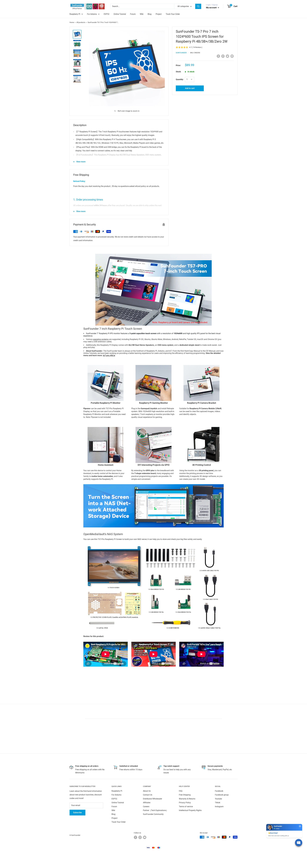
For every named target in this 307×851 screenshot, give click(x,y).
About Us (147, 791)
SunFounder (181, 53)
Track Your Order (173, 14)
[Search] (198, 6)
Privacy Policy (185, 802)
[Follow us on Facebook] (135, 837)
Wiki (141, 14)
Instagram (219, 806)
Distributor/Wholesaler (152, 799)
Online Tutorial (120, 14)
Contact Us (147, 795)
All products (80, 22)
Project (159, 14)
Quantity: (179, 79)
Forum (133, 14)
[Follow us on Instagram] (140, 837)
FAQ (180, 791)
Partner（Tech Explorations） (155, 810)
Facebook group (222, 795)
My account (211, 7)
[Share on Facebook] (218, 56)
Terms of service (186, 806)
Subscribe (77, 812)
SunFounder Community (153, 814)
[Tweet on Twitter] (227, 56)
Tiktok (217, 802)
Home (72, 22)
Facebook (219, 791)
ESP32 (106, 14)
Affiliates (146, 802)
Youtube (218, 799)
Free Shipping (185, 795)
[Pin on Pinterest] (223, 56)
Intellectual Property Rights (190, 810)
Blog (149, 14)
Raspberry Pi (75, 14)
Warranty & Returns (187, 799)
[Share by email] (232, 56)
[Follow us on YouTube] (144, 837)
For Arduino (92, 14)
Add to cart (190, 88)
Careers (146, 806)
